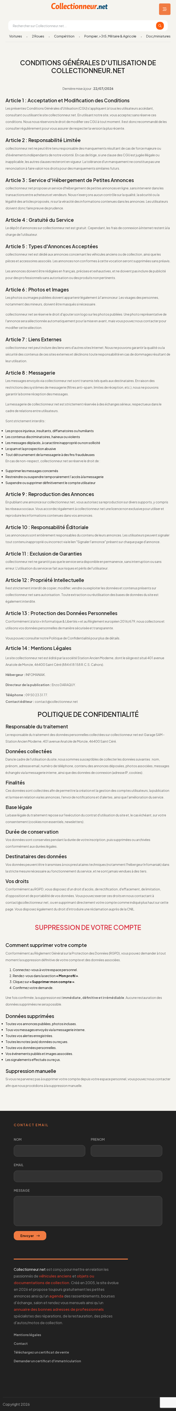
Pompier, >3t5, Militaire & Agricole (110, 36)
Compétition (64, 36)
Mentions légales (27, 1335)
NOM (18, 1139)
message (22, 1190)
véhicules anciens (55, 1276)
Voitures (15, 36)
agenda (56, 1296)
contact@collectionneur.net (27, 902)
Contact (21, 1343)
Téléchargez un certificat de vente (41, 1352)
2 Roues (38, 36)
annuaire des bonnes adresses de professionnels (59, 1309)
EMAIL (19, 1165)
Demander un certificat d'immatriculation (47, 1361)
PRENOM (98, 1139)
